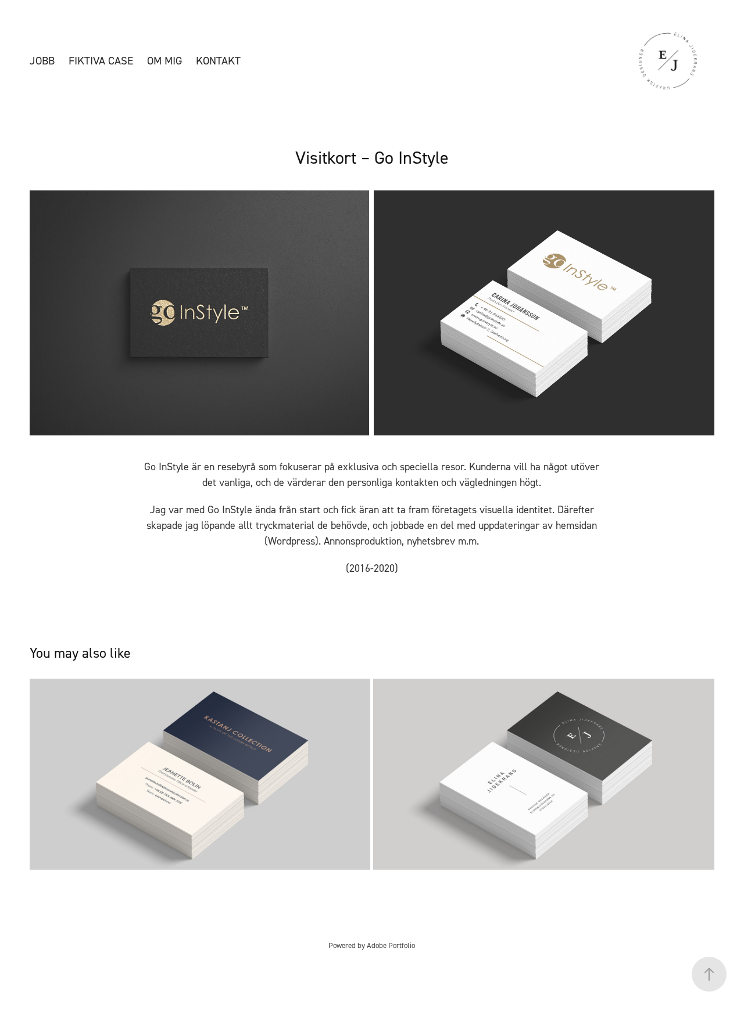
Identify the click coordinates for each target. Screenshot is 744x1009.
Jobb (42, 60)
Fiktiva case (101, 60)
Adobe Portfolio (391, 945)
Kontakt (218, 60)
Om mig (164, 60)
